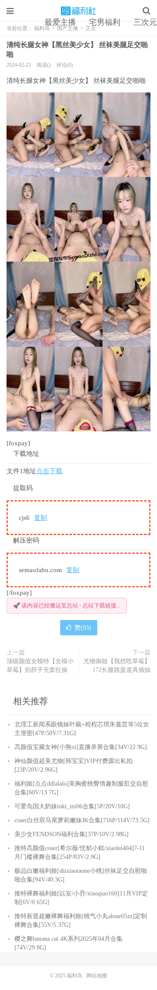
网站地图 (96, 976)
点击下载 (49, 471)
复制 (40, 517)
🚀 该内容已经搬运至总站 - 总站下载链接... (66, 605)
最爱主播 (60, 22)
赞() (83, 627)
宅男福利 (104, 22)
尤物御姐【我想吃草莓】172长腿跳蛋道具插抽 (116, 665)
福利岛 (78, 11)
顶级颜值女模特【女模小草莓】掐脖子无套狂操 (40, 665)
